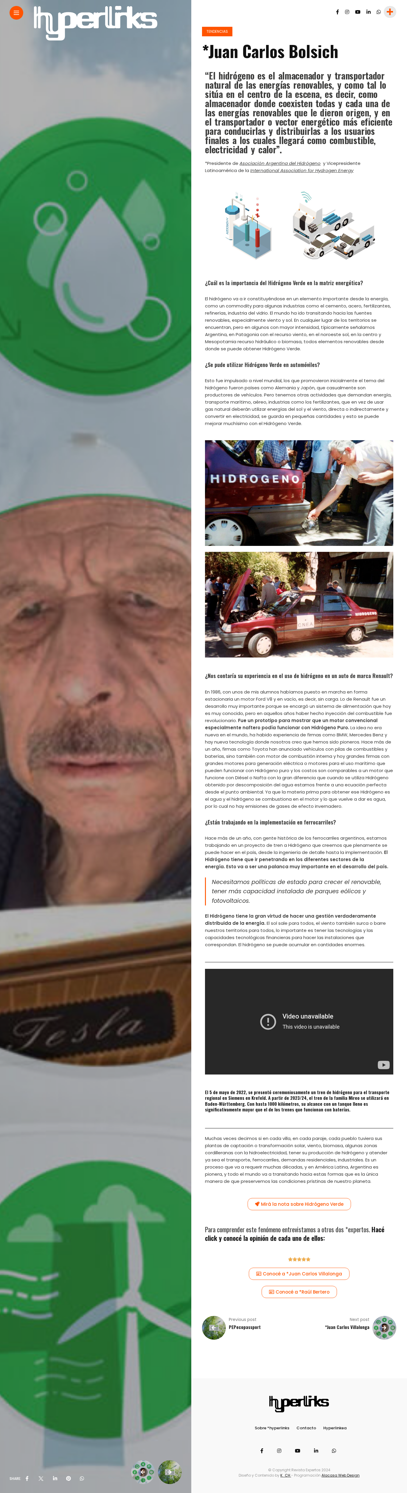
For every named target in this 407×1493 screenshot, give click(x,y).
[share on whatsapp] (82, 1478)
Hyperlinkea (335, 1428)
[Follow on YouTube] (358, 12)
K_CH (285, 1475)
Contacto (306, 1428)
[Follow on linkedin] (368, 12)
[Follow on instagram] (347, 12)
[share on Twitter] (41, 1478)
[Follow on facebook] (337, 12)
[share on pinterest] (68, 1478)
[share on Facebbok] (27, 1478)
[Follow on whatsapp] (379, 12)
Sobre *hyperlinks (272, 1428)
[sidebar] (389, 12)
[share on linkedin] (55, 1478)
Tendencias (217, 31)
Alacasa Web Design (340, 1475)
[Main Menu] (16, 13)
